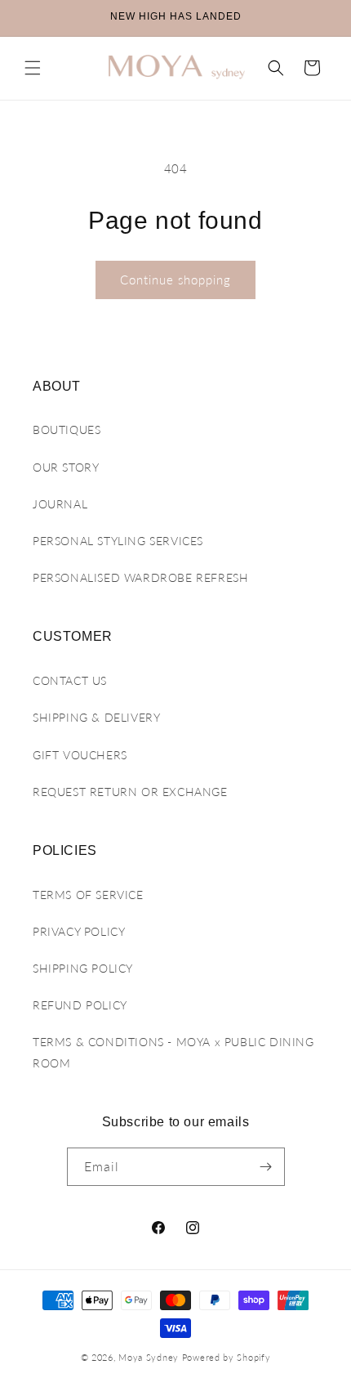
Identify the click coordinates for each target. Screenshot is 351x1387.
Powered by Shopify (226, 1357)
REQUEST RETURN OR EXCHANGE (130, 792)
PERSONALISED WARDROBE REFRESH (140, 577)
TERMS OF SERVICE (88, 895)
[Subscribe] (266, 1167)
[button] (33, 68)
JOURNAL (60, 504)
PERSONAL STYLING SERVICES (118, 541)
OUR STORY (66, 467)
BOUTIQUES (66, 429)
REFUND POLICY (80, 1005)
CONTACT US (70, 680)
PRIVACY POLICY (79, 931)
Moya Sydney (148, 1357)
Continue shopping (175, 279)
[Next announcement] (321, 18)
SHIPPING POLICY (83, 968)
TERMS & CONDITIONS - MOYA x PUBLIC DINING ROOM (173, 1052)
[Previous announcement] (30, 18)
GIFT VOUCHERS (80, 755)
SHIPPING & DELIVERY (96, 717)
